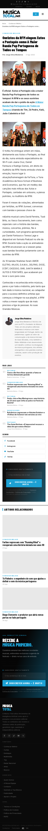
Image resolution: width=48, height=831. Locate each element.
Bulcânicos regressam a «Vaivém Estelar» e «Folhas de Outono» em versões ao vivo (26, 414)
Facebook (11, 441)
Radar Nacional (10, 763)
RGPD (6, 817)
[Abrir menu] (43, 14)
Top (5, 760)
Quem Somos (9, 780)
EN (12, 6)
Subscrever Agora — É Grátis (26, 483)
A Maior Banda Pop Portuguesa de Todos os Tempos (22, 106)
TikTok (10, 457)
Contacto (7, 787)
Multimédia (8, 757)
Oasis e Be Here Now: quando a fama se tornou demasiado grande (24, 374)
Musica (6, 770)
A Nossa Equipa (10, 783)
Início (4, 23)
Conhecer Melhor (15, 23)
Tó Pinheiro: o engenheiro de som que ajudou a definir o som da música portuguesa (23, 580)
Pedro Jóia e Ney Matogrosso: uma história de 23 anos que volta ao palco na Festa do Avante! (25, 400)
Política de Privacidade (23, 492)
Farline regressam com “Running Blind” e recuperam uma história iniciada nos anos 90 (25, 387)
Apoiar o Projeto (10, 797)
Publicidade (8, 793)
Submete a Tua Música (13, 790)
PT (8, 6)
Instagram (11, 446)
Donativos (19, 6)
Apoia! (38, 6)
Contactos (6, 828)
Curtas (6, 750)
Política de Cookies (11, 810)
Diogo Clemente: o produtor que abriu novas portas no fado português (22, 616)
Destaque (7, 753)
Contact (29, 6)
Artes (6, 767)
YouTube (10, 451)
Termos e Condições (33, 689)
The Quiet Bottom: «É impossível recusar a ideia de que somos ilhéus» (25, 425)
